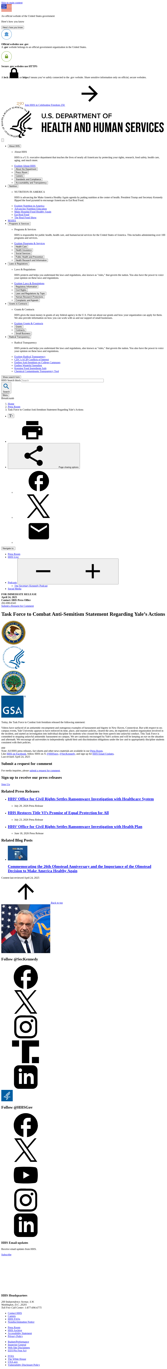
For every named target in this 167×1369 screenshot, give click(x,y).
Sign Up (5, 784)
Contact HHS (15, 1313)
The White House (17, 1359)
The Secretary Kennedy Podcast (30, 585)
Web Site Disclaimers (19, 1347)
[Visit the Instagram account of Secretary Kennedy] (25, 1038)
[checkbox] (11, 416)
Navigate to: (8, 548)
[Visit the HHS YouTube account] (25, 1186)
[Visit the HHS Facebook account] (25, 1136)
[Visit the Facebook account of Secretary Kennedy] (25, 988)
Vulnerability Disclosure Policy (24, 1364)
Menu (5, 395)
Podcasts (12, 582)
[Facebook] (38, 492)
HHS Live (13, 557)
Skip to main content (12, 2)
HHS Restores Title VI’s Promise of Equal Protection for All (58, 813)
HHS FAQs (14, 1319)
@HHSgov (52, 753)
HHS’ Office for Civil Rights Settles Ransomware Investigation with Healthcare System (81, 799)
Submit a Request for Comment (17, 606)
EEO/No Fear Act (17, 1350)
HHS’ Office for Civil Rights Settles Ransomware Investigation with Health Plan (75, 826)
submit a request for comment (45, 770)
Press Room (14, 406)
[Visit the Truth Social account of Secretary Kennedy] (25, 1063)
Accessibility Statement (20, 1333)
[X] (38, 517)
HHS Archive (15, 1330)
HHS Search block (11, 380)
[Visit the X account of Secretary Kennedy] (25, 1013)
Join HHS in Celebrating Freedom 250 (45, 105)
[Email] (38, 542)
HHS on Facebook (16, 753)
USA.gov (13, 1362)
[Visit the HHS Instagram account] (25, 1211)
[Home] (83, 136)
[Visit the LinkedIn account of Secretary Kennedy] (25, 1088)
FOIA (11, 1356)
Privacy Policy (15, 1336)
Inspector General (17, 1344)
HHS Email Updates (103, 753)
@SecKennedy (67, 753)
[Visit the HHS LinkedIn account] (25, 1236)
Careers (12, 1316)
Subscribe (6, 1254)
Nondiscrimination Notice (21, 1322)
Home (11, 403)
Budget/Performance (18, 1341)
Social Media (14, 588)
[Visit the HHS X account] (25, 1161)
